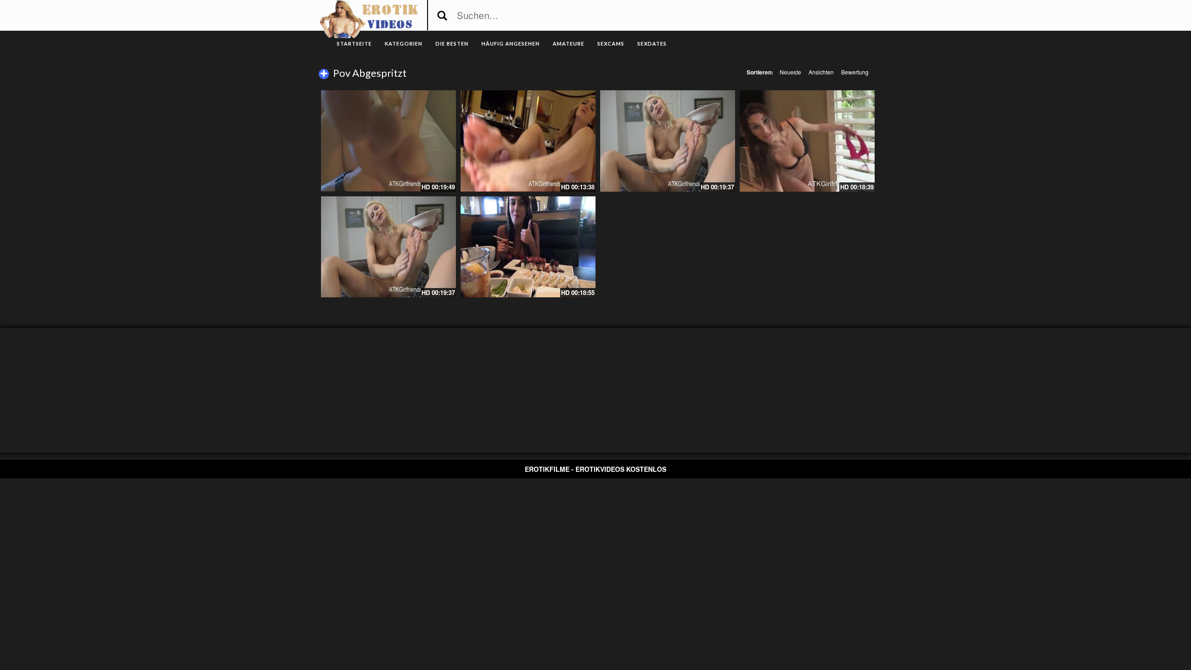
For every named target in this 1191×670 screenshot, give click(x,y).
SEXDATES (652, 43)
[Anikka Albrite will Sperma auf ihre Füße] (388, 247)
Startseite (354, 43)
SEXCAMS (610, 43)
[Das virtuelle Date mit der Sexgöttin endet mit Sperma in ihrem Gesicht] (807, 141)
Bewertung (855, 72)
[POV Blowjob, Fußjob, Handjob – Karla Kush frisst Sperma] (528, 141)
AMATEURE (568, 43)
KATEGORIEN (403, 43)
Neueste (790, 72)
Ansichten (821, 72)
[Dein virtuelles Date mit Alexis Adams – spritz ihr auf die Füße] (388, 141)
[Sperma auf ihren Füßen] (528, 247)
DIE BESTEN (451, 43)
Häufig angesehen (511, 43)
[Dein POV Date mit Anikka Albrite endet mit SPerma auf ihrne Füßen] (667, 141)
